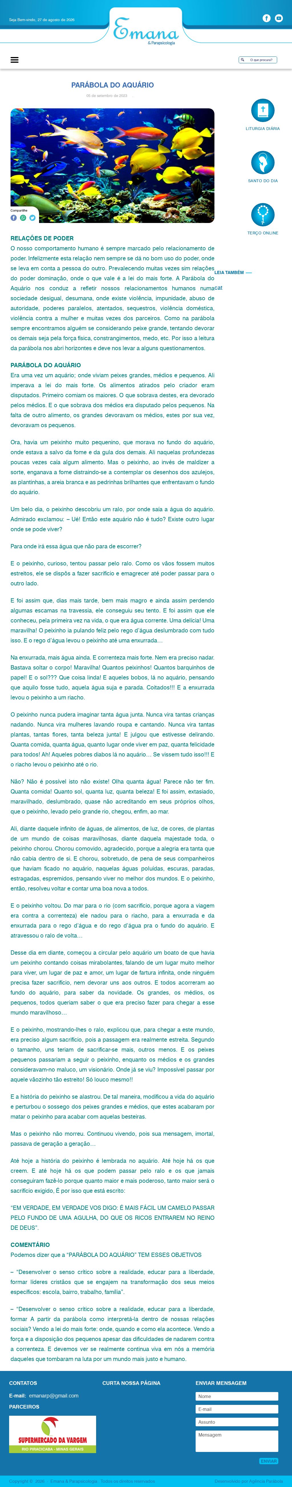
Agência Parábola (266, 1481)
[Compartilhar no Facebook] (14, 219)
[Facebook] (267, 18)
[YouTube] (279, 18)
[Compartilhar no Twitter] (32, 219)
